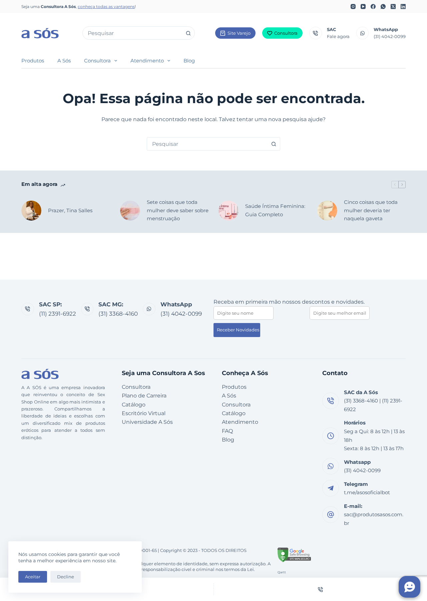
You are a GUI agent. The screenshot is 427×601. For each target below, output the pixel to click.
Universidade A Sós (147, 422)
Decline (65, 576)
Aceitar (32, 576)
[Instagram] (353, 6)
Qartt (282, 572)
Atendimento (147, 60)
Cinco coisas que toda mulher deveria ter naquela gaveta (371, 210)
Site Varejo (239, 33)
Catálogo (133, 404)
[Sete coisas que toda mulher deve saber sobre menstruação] (130, 211)
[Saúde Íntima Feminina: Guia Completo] (229, 211)
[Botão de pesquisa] (188, 33)
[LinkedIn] (403, 6)
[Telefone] (320, 589)
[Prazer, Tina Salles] (31, 211)
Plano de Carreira (144, 395)
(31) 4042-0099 (390, 36)
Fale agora (338, 36)
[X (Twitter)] (393, 6)
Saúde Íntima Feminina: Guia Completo (275, 210)
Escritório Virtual (143, 413)
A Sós (64, 60)
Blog (189, 60)
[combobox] (132, 33)
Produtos (32, 60)
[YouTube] (363, 6)
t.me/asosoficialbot (367, 492)
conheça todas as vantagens (106, 6)
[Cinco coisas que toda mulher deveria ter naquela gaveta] (327, 211)
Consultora (286, 33)
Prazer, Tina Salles (70, 210)
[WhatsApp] (383, 6)
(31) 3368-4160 (118, 313)
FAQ (227, 431)
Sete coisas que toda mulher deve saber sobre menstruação (177, 210)
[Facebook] (373, 6)
